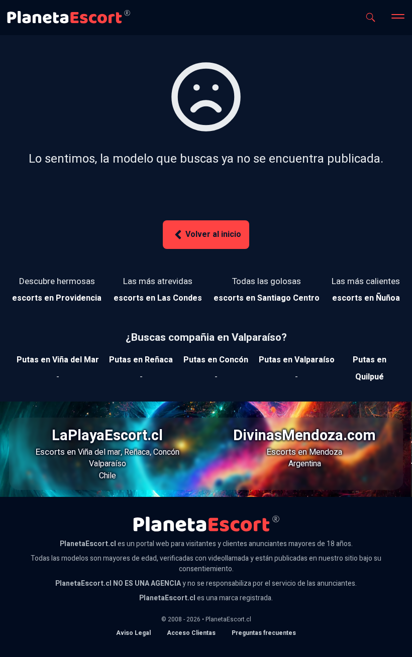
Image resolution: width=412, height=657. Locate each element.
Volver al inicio (213, 234)
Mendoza (325, 452)
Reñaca (137, 452)
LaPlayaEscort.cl (107, 435)
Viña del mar (99, 452)
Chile (107, 476)
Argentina (304, 464)
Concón (166, 452)
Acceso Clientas (191, 632)
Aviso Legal (133, 632)
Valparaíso (107, 464)
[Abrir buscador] (370, 17)
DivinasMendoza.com (304, 435)
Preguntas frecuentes (264, 632)
